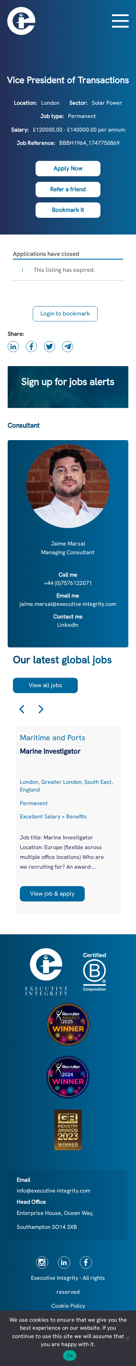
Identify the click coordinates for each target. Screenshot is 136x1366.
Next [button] (41, 709)
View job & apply (52, 893)
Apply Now (68, 168)
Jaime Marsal (68, 543)
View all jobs (45, 685)
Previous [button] (22, 709)
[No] (127, 1338)
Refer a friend (68, 189)
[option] (68, 819)
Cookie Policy (68, 1305)
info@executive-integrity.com (53, 1190)
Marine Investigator (50, 751)
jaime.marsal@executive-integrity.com (68, 604)
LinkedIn (67, 625)
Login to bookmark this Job (65, 315)
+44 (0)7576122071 (68, 583)
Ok (70, 1355)
